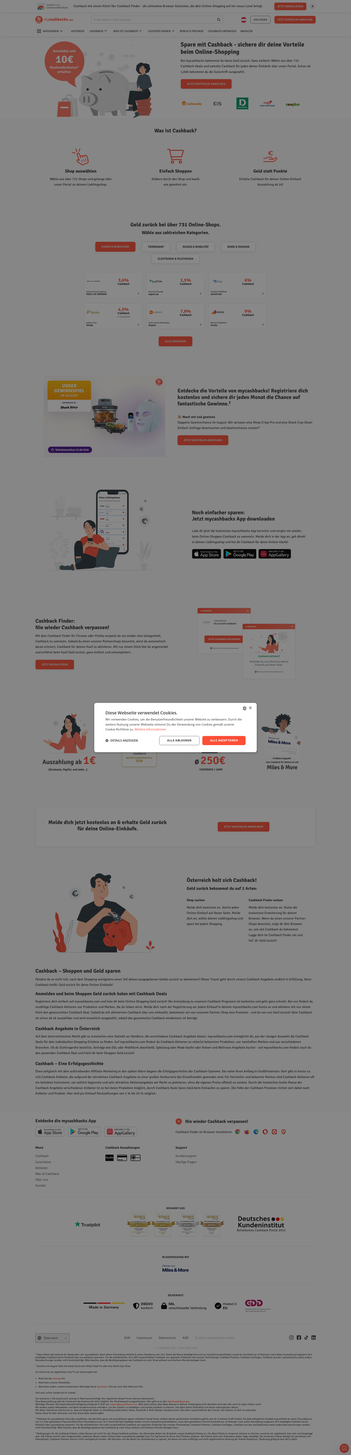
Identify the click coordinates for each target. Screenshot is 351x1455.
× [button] (250, 708)
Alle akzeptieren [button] (224, 740)
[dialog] (175, 727)
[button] (121, 740)
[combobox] (245, 708)
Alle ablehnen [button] (179, 740)
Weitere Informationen (150, 729)
